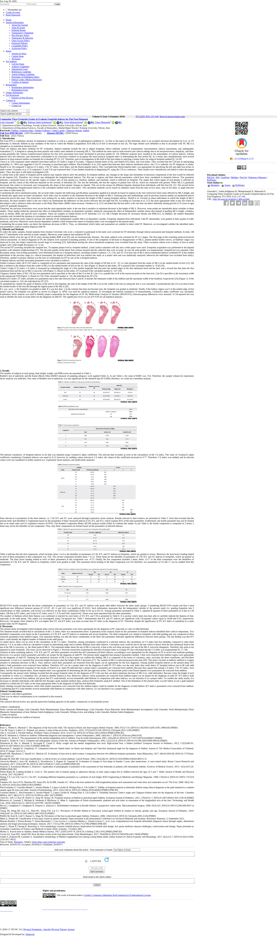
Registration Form (20, 90)
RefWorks (211, 180)
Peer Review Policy (21, 35)
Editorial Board (19, 30)
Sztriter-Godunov (42, 130)
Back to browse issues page (172, 116)
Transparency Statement (22, 33)
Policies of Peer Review (22, 98)
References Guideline (21, 72)
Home (8, 20)
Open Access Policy (21, 40)
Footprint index (26, 130)
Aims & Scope (18, 27)
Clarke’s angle (58, 130)
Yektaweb (29, 934)
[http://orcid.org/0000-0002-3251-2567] (54, 123)
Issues (8, 51)
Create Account (13, 12)
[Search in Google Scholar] (21, 123)
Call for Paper (18, 64)
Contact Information (21, 103)
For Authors (11, 61)
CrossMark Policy (20, 46)
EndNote (225, 177)
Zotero (227, 185)
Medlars (234, 177)
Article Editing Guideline (23, 74)
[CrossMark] (241, 156)
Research (18, 842)
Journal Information (15, 22)
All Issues (16, 59)
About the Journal (20, 25)
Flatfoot (14, 130)
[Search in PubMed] (25, 123)
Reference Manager (257, 177)
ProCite (243, 177)
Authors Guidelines (20, 66)
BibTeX (210, 177)
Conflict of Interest (20, 82)
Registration (11, 85)
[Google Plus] (250, 203)
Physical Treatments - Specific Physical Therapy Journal (48, 929)
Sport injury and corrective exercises (48, 842)
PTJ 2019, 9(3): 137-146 (147, 116)
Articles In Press (19, 53)
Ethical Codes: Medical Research (27, 79)
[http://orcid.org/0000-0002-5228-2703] (18, 123)
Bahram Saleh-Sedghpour (40, 122)
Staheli (86, 130)
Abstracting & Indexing (22, 38)
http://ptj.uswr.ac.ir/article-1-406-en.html (231, 199)
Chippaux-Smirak (74, 130)
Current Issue (18, 56)
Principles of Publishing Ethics (25, 77)
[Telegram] (238, 203)
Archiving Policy (19, 48)
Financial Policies (20, 43)
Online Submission (14, 92)
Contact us (10, 100)
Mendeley (215, 185)
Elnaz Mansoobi (102, 122)
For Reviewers (12, 95)
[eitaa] (257, 203)
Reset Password (13, 15)
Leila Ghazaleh (7, 122)
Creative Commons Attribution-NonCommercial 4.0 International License (117, 895)
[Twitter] (232, 203)
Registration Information (23, 87)
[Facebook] (226, 203)
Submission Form (20, 69)
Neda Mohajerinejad (73, 122)
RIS (218, 177)
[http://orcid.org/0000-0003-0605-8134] (113, 123)
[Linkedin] (244, 203)
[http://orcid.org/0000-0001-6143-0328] (85, 123)
